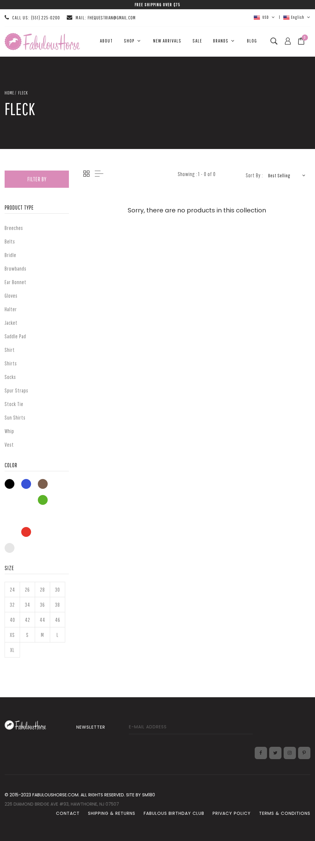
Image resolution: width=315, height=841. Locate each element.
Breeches (14, 228)
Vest (9, 444)
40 (12, 620)
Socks (10, 377)
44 (42, 620)
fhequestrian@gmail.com (112, 17)
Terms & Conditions (284, 813)
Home (9, 92)
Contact (68, 813)
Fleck (23, 92)
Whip (9, 431)
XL (12, 650)
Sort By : (254, 175)
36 (42, 605)
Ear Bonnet (15, 282)
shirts (11, 363)
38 (57, 605)
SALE (197, 40)
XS (12, 635)
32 (12, 605)
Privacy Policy (232, 813)
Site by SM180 (140, 795)
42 (27, 620)
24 (12, 589)
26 (27, 589)
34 (27, 605)
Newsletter (90, 727)
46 (57, 620)
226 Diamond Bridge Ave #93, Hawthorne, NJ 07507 (62, 804)
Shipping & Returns (111, 813)
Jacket (11, 323)
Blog (252, 40)
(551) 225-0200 (45, 17)
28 (42, 589)
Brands (221, 40)
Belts (10, 241)
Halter (11, 309)
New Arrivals (167, 40)
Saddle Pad (15, 336)
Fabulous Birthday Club (174, 813)
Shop (129, 40)
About (106, 40)
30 (57, 589)
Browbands (15, 268)
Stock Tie (14, 404)
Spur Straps (16, 390)
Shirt (10, 350)
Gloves (11, 295)
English (297, 17)
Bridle (10, 255)
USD (265, 17)
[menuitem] (106, 41)
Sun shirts (15, 417)
